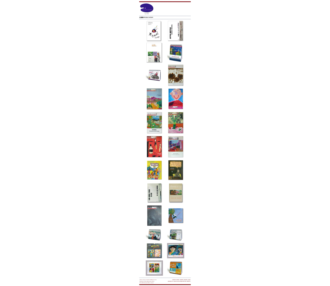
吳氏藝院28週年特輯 (182, 281)
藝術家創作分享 (171, 281)
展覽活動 (185, 279)
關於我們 (174, 279)
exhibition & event (153, 279)
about (141, 279)
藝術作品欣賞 (176, 281)
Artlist (153, 281)
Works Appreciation (147, 281)
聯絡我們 (188, 281)
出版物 (189, 279)
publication (142, 281)
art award (147, 279)
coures (144, 279)
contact (152, 282)
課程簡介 (178, 279)
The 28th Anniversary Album (145, 282)
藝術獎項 (181, 279)
